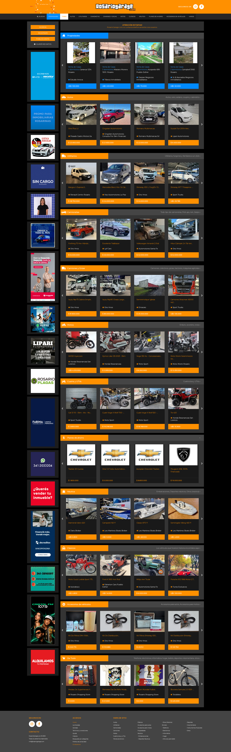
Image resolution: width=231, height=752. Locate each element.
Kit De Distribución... (76, 636)
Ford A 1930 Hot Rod (77, 579)
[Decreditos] (43, 536)
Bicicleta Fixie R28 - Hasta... (181, 689)
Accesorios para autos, (170, 604)
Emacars (108, 307)
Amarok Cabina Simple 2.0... (182, 243)
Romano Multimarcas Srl (114, 136)
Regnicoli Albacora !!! (178, 523)
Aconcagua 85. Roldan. (182, 69)
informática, (157, 658)
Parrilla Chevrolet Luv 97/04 (182, 636)
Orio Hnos (108, 195)
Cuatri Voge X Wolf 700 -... (79, 413)
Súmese (75, 728)
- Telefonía (165, 728)
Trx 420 (139, 413)
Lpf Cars (73, 249)
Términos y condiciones (80, 730)
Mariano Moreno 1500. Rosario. (81, 69)
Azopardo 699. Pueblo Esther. (114, 69)
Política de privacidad (79, 741)
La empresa (76, 725)
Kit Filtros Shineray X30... (112, 636)
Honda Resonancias (78, 364)
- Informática (166, 733)
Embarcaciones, (163, 491)
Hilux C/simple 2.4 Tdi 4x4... (147, 243)
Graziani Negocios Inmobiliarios (110, 78)
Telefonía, (138, 658)
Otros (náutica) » (193, 491)
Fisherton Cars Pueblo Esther (78, 585)
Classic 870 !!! (107, 523)
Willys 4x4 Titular (109, 579)
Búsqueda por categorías (80, 739)
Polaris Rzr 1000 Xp (178, 413)
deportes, (178, 658)
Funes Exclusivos (145, 587)
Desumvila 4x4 (178, 420)
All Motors (176, 364)
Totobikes (142, 695)
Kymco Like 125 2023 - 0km (79, 356)
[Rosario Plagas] (43, 381)
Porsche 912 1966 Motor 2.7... (148, 579)
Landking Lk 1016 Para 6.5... (181, 299)
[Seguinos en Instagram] (195, 6)
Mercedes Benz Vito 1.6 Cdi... (80, 187)
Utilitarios (116, 725)
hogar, (165, 658)
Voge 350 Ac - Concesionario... (114, 356)
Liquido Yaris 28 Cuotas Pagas (183, 469)
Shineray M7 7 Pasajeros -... (147, 187)
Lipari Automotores (146, 136)
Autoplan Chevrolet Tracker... (114, 469)
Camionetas (117, 728)
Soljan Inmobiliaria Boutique (184, 80)
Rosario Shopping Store (80, 695)
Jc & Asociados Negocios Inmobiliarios (147, 78)
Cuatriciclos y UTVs (119, 736)
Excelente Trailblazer (76, 243)
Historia (75, 736)
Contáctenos (77, 744)
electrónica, (147, 658)
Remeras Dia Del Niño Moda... (80, 689)
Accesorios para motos (189, 604)
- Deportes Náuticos (144, 739)
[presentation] (62, 65)
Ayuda (75, 733)
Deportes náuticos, (178, 491)
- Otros (188, 730)
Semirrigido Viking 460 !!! (146, 523)
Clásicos (140, 722)
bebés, (171, 658)
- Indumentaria (191, 725)
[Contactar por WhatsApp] (43, 117)
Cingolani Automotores (78, 128)
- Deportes (189, 722)
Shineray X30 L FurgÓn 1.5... (113, 187)
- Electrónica (166, 730)
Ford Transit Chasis (178, 187)
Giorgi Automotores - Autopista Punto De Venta (181, 193)
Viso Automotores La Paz (81, 195)
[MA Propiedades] (43, 493)
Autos (115, 722)
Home (75, 722)
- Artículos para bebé (168, 739)
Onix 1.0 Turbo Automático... (80, 469)
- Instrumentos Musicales (194, 728)
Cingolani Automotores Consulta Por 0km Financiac (80, 135)
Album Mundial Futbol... (112, 689)
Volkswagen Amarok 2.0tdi (113, 243)
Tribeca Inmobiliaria (78, 80)
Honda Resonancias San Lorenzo (147, 419)
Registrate (43, 33)
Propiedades (141, 730)
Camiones (116, 730)
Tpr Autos (176, 249)
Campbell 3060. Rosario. (148, 69)
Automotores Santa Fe (114, 249)
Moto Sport (109, 364)
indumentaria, (189, 658)
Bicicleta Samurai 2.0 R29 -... (148, 689)
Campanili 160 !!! (74, 523)
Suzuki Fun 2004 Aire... (145, 128)
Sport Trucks (143, 195)
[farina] (43, 422)
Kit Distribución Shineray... (147, 636)
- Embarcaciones (143, 736)
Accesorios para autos (144, 725)
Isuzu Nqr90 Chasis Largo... (79, 299)
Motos (115, 733)
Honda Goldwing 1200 (180, 579)
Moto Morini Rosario (146, 364)
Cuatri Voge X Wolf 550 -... (113, 413)
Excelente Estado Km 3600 (182, 356)
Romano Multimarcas (111, 128)
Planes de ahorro (118, 739)
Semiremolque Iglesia (111, 299)
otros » (197, 658)
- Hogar (164, 736)
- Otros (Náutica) (167, 722)
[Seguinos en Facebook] (201, 6)
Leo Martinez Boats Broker (81, 531)
